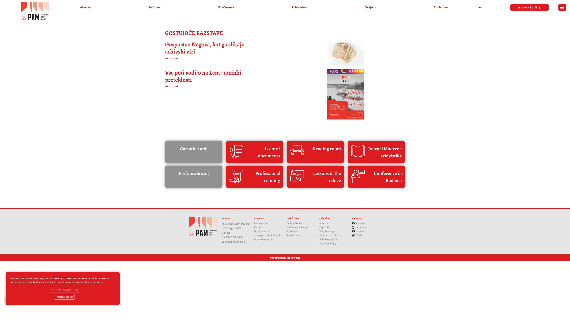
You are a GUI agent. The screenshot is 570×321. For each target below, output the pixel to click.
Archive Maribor (294, 223)
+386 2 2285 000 (233, 237)
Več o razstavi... (172, 58)
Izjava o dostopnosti (264, 239)
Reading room (294, 235)
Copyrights (324, 227)
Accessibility (529, 7)
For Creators (226, 7)
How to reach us (262, 231)
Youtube (360, 231)
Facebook (361, 223)
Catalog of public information (268, 235)
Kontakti (258, 227)
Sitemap (323, 223)
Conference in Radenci (298, 227)
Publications (300, 7)
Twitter (359, 235)
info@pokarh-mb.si (235, 242)
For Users (154, 7)
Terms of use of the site (330, 235)
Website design (327, 231)
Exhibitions (440, 7)
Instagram (361, 227)
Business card (261, 223)
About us (85, 7)
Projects (370, 7)
